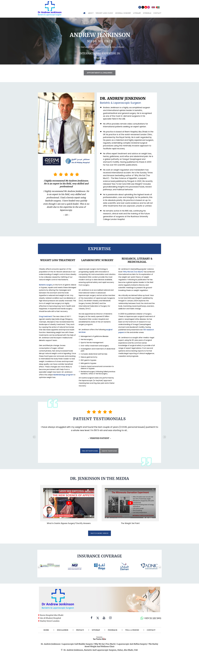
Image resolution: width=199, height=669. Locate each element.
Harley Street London (49, 621)
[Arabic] (158, 7)
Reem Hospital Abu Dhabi (51, 615)
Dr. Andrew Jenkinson (50, 644)
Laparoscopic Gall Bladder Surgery (77, 644)
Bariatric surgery (46, 285)
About (91, 13)
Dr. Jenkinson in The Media (99, 478)
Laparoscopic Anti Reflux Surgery (132, 644)
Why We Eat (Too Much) (105, 644)
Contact (157, 13)
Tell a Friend (132, 630)
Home (46, 630)
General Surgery (123, 13)
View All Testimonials (90, 451)
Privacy (80, 630)
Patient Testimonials (99, 419)
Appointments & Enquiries (99, 73)
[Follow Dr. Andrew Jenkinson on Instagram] (110, 618)
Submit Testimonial (109, 451)
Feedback (112, 630)
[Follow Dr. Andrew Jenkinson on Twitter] (97, 618)
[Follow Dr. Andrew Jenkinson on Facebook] (91, 618)
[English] (153, 7)
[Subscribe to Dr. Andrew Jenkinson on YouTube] (104, 618)
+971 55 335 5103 (152, 618)
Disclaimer (62, 630)
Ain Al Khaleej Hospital (50, 618)
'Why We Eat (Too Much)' (133, 272)
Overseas (147, 13)
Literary (137, 13)
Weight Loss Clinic (104, 13)
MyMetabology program (63, 374)
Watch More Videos (99, 533)
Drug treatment (45, 316)
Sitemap (96, 630)
